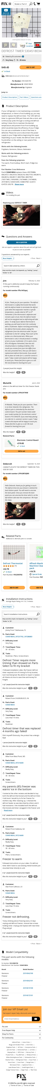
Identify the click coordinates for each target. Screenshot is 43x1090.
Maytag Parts (12, 1052)
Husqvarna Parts (30, 1047)
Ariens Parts (26, 1042)
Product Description (9, 97)
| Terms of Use (15, 1085)
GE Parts (20, 1047)
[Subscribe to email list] (36, 1019)
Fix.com (5, 1026)
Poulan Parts (10, 1055)
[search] (30, 3)
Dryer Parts (32, 1060)
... (19, 184)
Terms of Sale (29, 1085)
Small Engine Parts (27, 1067)
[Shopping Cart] (38, 3)
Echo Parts (29, 1045)
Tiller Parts (33, 1070)
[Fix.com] (5, 3)
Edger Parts (24, 1070)
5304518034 (10, 636)
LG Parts (32, 1050)
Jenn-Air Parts (11, 1050)
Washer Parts (10, 1060)
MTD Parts (21, 1052)
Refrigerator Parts (21, 1060)
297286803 (28, 636)
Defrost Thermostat (13, 563)
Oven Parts (20, 1062)
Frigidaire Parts (10, 1047)
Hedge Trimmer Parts (12, 1070)
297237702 (19, 636)
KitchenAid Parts (22, 1050)
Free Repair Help (8, 1030)
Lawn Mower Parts (14, 1067)
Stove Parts (11, 1062)
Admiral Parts (16, 1042)
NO (23, 372)
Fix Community (8, 1038)
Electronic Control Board (27, 440)
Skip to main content (21, 15)
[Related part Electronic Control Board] (10, 443)
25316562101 (28, 981)
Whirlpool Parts (31, 1055)
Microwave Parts (15, 1065)
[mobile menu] (10, 3)
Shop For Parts (8, 1034)
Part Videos (24, 97)
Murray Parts (30, 1052)
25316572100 (28, 988)
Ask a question (21, 242)
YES (18, 372)
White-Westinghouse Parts (14, 1057)
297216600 (19, 763)
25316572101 (28, 995)
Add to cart (30, 67)
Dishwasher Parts (30, 1057)
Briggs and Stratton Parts (16, 1045)
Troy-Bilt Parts (20, 1055)
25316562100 (28, 973)
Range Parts (30, 1062)
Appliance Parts (27, 1065)
